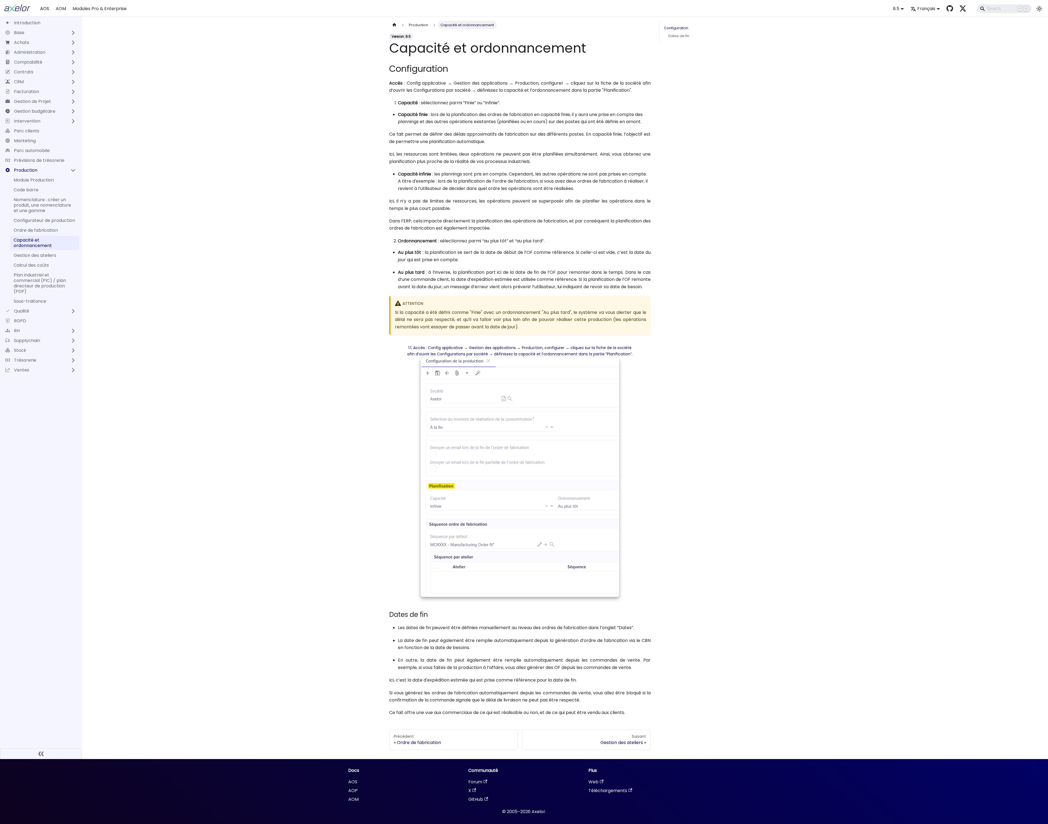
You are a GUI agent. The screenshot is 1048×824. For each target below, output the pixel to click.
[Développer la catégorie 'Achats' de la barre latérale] (73, 42)
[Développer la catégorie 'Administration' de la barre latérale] (73, 52)
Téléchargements (607, 790)
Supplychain (27, 340)
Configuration (676, 28)
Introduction (27, 23)
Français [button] (926, 8)
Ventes (21, 370)
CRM (19, 82)
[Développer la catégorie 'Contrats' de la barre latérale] (73, 72)
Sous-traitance (30, 301)
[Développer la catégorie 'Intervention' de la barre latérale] (73, 121)
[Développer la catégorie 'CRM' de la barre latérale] (73, 82)
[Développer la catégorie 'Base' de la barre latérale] (73, 32)
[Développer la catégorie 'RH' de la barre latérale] (73, 330)
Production (25, 170)
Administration (29, 52)
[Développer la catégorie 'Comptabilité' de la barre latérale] (73, 62)
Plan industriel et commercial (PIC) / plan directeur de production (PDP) (40, 283)
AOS (44, 8)
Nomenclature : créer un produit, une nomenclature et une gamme (42, 205)
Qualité (21, 311)
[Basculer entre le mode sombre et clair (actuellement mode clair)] (1039, 8)
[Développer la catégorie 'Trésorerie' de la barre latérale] (73, 360)
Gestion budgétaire (34, 111)
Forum (475, 782)
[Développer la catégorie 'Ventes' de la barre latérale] (73, 370)
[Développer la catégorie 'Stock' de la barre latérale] (73, 350)
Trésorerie (25, 360)
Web (593, 782)
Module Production (34, 180)
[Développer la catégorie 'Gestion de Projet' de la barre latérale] (73, 101)
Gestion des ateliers (35, 255)
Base (19, 32)
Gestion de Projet (32, 101)
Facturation (26, 91)
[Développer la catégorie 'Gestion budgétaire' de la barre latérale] (73, 111)
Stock (20, 350)
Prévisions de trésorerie (39, 160)
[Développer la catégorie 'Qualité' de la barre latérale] (73, 311)
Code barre (26, 190)
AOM (61, 8)
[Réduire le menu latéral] (41, 753)
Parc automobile (32, 150)
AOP (353, 790)
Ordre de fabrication (36, 230)
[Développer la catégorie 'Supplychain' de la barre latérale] (73, 340)
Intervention (27, 121)
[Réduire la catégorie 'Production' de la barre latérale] (73, 170)
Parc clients (26, 131)
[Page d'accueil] (394, 25)
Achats (21, 42)
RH (17, 331)
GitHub (475, 799)
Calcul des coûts (31, 265)
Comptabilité (28, 62)
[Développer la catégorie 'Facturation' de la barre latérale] (73, 91)
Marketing (25, 141)
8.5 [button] (896, 8)
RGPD (20, 321)
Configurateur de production (44, 220)
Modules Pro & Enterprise (100, 8)
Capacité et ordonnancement (33, 243)
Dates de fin (678, 36)
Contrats (23, 72)
